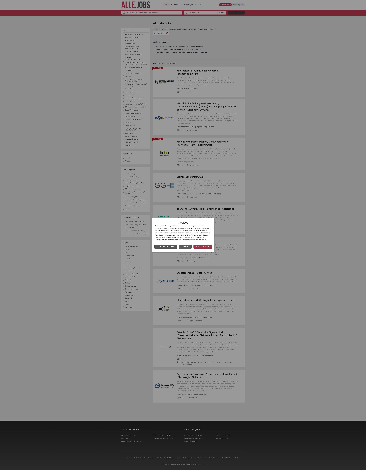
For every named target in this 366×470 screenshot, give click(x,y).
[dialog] (183, 235)
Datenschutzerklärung (199, 240)
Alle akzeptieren (202, 246)
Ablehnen (185, 246)
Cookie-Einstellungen (166, 246)
